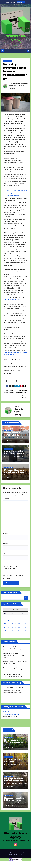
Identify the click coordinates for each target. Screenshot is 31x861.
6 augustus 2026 (11, 803)
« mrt (4, 636)
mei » (9, 636)
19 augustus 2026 (11, 764)
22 (22, 627)
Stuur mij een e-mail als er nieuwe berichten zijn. (13, 577)
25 (8, 631)
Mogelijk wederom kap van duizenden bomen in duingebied (15, 780)
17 (5, 627)
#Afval (23, 85)
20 (15, 627)
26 (12, 631)
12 (12, 624)
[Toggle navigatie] (14, 51)
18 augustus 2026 (11, 783)
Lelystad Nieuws (8, 60)
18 (8, 627)
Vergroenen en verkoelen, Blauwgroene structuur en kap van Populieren (13, 655)
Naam (5, 533)
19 (12, 627)
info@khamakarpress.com (11, 714)
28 (19, 631)
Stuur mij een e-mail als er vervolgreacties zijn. (11, 568)
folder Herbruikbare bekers (12, 299)
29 (22, 631)
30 (26, 631)
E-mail (5, 543)
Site (4, 553)
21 (19, 627)
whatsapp (6, 711)
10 (5, 624)
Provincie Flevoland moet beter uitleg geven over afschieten (15, 472)
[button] (25, 50)
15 (22, 624)
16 (26, 624)
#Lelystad (12, 88)
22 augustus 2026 (11, 745)
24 (5, 631)
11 (8, 624)
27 (15, 631)
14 (19, 624)
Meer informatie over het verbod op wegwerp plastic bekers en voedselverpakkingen (17, 193)
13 (15, 624)
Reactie (6, 498)
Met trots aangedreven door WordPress (13, 852)
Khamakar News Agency (20, 83)
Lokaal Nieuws (8, 737)
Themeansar (19, 854)
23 (26, 627)
